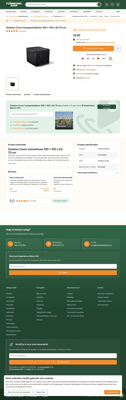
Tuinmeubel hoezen (19, 21)
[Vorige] (9, 84)
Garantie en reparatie (75, 308)
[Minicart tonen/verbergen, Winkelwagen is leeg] (118, 4)
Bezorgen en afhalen (74, 301)
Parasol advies (103, 297)
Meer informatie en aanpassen (19, 392)
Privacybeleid (44, 367)
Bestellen (70, 297)
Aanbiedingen (11, 12)
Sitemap (39, 320)
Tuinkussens (10, 323)
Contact (70, 294)
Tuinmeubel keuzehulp (75, 312)
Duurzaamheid (103, 305)
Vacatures (40, 305)
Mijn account (41, 294)
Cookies (44, 396)
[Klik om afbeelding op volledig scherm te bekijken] (37, 55)
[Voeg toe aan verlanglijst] (118, 48)
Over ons (39, 301)
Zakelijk (39, 308)
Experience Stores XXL (80, 16)
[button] (16, 31)
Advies (101, 16)
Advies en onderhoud (105, 294)
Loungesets (35, 12)
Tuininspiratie (93, 16)
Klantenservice (115, 16)
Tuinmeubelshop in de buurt (46, 316)
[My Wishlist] (112, 4)
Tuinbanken (74, 12)
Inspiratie (39, 297)
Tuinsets (23, 12)
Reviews (27, 94)
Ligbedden (87, 12)
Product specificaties (42, 94)
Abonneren (65, 362)
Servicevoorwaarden (16, 369)
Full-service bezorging (75, 316)
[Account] (106, 4)
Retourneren (71, 305)
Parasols (99, 12)
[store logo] (14, 4)
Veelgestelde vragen (44, 312)
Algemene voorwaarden (15, 396)
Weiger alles (40, 392)
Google (28, 369)
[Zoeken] (99, 4)
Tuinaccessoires (12, 327)
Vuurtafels (10, 316)
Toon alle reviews (60, 201)
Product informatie (13, 94)
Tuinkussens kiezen (105, 301)
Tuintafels (61, 12)
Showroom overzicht (107, 107)
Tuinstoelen (48, 12)
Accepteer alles (112, 392)
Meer (118, 12)
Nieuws (107, 16)
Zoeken (64, 273)
